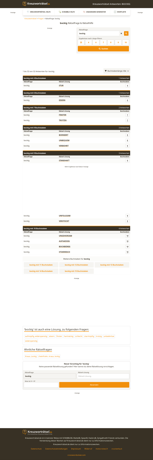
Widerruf (88, 449)
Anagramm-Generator (96, 12)
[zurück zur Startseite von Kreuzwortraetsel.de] (37, 4)
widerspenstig (31, 341)
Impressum (76, 449)
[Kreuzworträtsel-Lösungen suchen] (126, 33)
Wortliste (121, 12)
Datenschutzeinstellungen (56, 449)
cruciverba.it (117, 449)
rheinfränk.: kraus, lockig (49, 356)
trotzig (99, 336)
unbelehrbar (109, 336)
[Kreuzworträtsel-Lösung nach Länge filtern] (81, 42)
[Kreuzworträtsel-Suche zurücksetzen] (121, 33)
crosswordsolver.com (77, 455)
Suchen (104, 48)
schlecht (78, 336)
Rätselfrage (83, 30)
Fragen (41, 19)
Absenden (94, 385)
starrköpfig (89, 336)
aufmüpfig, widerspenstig (36, 336)
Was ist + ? (30, 381)
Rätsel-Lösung (83, 372)
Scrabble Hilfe (68, 12)
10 (126, 42)
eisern (51, 336)
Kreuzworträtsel (31, 19)
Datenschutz (36, 449)
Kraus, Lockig (31, 356)
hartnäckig (68, 336)
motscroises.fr (102, 449)
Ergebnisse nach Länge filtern (90, 38)
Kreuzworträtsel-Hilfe (40, 12)
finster (59, 336)
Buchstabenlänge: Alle (117, 71)
